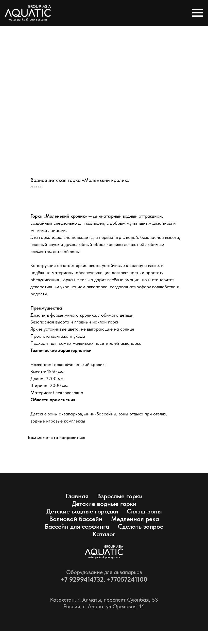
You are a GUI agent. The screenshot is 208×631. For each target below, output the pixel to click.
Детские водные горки (104, 503)
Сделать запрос (140, 526)
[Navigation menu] (197, 13)
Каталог (104, 534)
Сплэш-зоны (144, 511)
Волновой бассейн (75, 519)
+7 (65, 579)
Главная (77, 496)
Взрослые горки (120, 496)
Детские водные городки (82, 511)
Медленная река (135, 519)
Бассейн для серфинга (77, 526)
